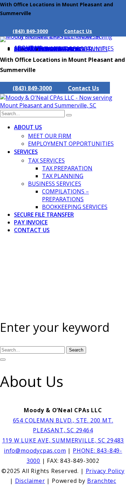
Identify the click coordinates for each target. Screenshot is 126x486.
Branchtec (101, 481)
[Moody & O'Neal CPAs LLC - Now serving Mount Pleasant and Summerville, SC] (63, 36)
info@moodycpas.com (35, 450)
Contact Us (78, 31)
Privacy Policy (105, 471)
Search (76, 350)
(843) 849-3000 (30, 31)
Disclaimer (30, 481)
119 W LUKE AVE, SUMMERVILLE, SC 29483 (63, 440)
